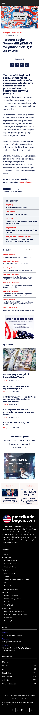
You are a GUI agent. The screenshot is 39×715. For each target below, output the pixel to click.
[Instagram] (12, 710)
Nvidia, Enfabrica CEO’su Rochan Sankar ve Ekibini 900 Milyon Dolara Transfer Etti (19, 303)
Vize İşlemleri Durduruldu (16, 214)
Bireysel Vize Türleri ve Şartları (18, 237)
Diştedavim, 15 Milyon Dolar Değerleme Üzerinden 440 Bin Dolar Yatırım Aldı (17, 294)
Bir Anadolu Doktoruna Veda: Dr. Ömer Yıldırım (21, 231)
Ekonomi (9, 219)
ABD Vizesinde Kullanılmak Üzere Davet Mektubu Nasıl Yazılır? (19, 240)
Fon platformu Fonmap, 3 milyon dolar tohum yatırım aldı (17, 286)
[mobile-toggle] (3, 3)
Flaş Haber (10, 211)
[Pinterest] (22, 65)
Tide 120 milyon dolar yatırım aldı (15, 264)
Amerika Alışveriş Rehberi (16, 207)
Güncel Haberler (9, 254)
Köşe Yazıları (11, 228)
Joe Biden (6, 191)
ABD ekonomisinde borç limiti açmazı (16, 423)
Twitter (19, 191)
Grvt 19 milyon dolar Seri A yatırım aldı (17, 270)
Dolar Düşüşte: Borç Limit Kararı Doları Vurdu (16, 375)
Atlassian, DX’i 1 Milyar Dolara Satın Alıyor (18, 310)
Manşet (6, 32)
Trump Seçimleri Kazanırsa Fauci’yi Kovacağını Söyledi (10, 500)
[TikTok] (17, 710)
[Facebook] (12, 65)
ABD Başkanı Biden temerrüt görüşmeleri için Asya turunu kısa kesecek (18, 411)
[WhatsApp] (27, 65)
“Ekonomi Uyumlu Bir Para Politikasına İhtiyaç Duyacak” (21, 222)
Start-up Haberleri (10, 307)
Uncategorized (9, 268)
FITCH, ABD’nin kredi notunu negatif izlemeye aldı (16, 387)
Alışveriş (9, 204)
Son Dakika (17, 32)
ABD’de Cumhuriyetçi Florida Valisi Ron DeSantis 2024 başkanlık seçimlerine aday (19, 399)
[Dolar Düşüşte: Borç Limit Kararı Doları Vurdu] (19, 359)
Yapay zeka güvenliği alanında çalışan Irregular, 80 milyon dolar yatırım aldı (17, 278)
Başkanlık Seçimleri (16, 189)
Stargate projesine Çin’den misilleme (17, 257)
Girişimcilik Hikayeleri (11, 261)
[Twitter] (17, 65)
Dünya (5, 380)
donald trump (28, 189)
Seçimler (13, 191)
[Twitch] (22, 710)
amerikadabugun (25, 182)
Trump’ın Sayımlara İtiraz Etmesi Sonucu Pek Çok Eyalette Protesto (29, 501)
